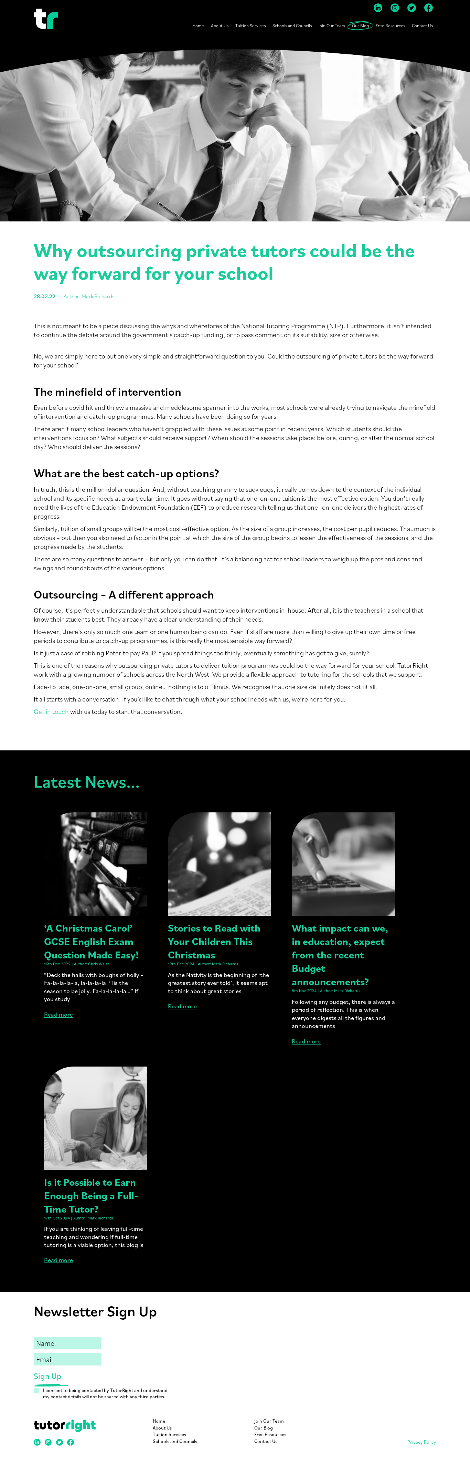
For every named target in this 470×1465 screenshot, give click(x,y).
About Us (219, 26)
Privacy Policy (421, 1442)
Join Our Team (332, 26)
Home (198, 26)
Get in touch (51, 711)
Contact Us (422, 26)
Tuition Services (250, 26)
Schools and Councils (292, 26)
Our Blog (360, 26)
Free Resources (390, 26)
